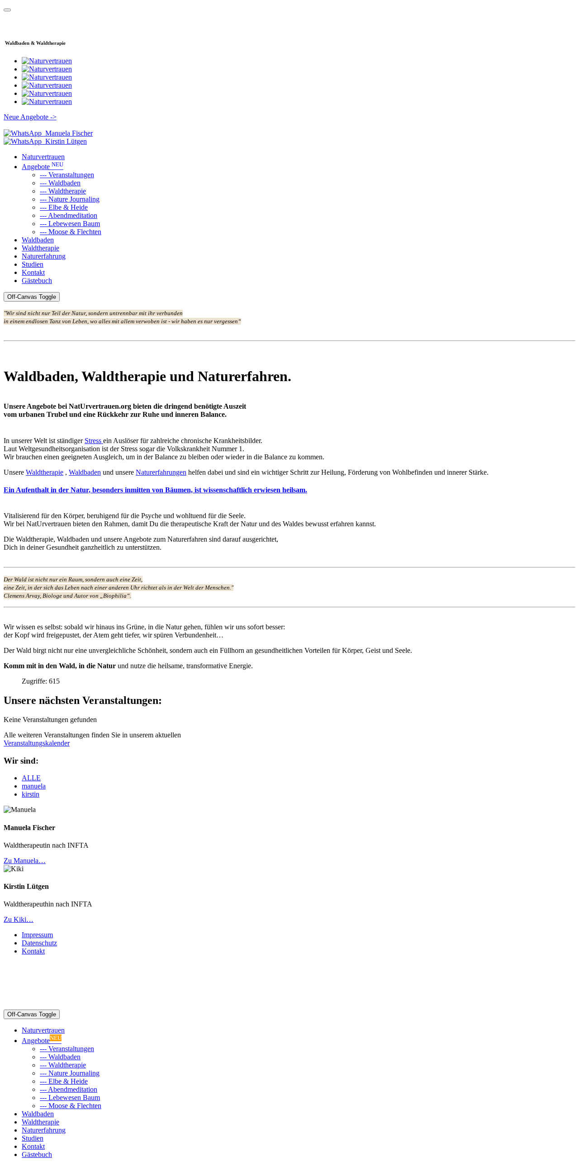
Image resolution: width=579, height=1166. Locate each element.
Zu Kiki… (18, 919)
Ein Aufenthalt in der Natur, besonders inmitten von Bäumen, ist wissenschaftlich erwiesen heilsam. (155, 490)
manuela (34, 786)
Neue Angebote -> (30, 117)
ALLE (31, 778)
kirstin (30, 794)
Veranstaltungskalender (37, 743)
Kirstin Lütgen (64, 141)
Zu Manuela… (25, 860)
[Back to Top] (7, 10)
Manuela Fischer (67, 133)
